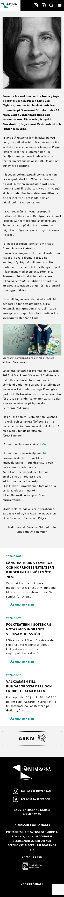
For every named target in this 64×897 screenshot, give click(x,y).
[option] (32, 865)
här (43, 444)
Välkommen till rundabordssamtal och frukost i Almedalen (29, 686)
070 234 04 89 (32, 813)
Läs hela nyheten (22, 604)
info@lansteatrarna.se (32, 824)
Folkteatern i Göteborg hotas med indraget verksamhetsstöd (28, 629)
